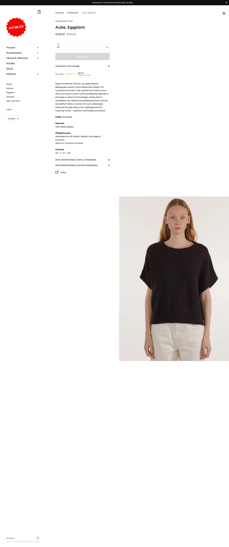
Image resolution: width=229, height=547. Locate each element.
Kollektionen (72, 13)
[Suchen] (38, 538)
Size (58, 44)
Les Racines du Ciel (64, 21)
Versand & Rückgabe (67, 66)
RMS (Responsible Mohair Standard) (76, 165)
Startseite (59, 13)
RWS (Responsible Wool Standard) (75, 159)
